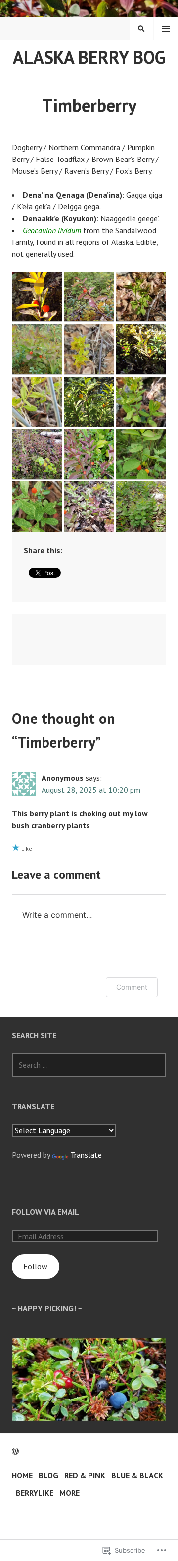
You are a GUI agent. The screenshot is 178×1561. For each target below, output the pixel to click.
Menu (166, 29)
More (69, 1493)
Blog (48, 1475)
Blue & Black (137, 1475)
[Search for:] (89, 1065)
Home (22, 1475)
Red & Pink (84, 1475)
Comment (131, 987)
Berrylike (34, 1493)
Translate (86, 1155)
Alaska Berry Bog (89, 57)
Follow (35, 1266)
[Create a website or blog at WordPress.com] (15, 1451)
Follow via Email (45, 1212)
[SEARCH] (141, 28)
